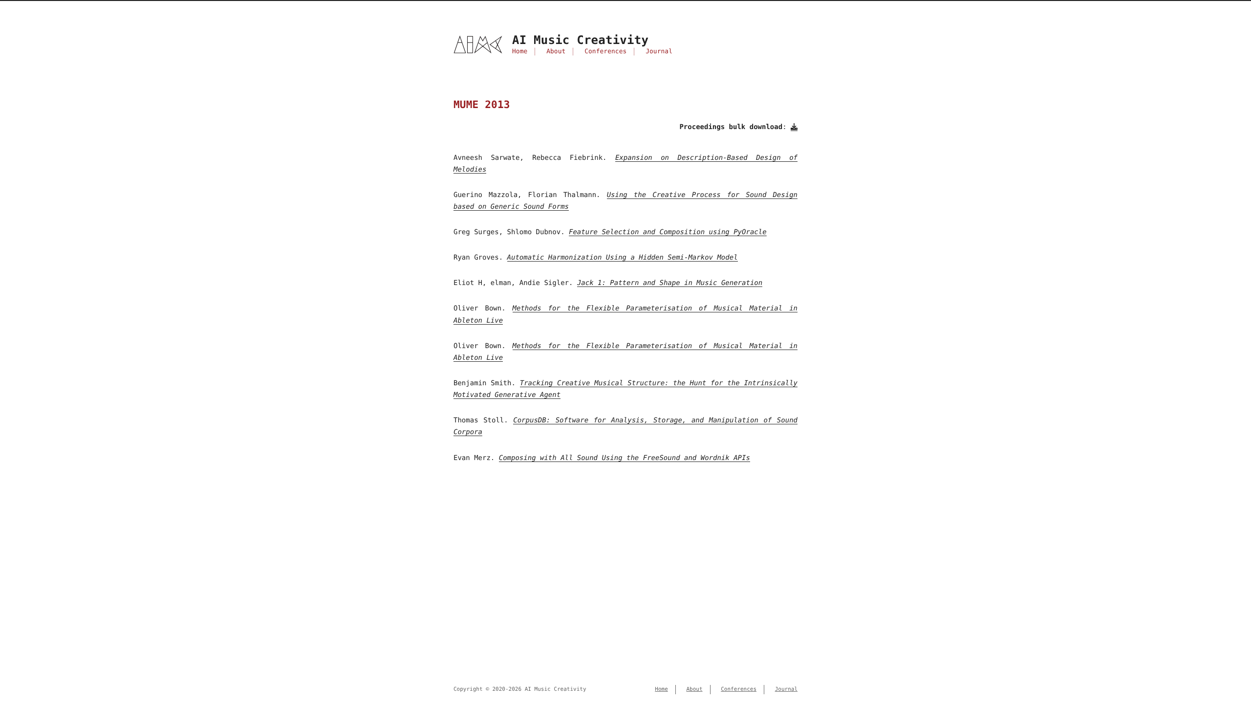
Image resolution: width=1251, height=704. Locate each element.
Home (519, 51)
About (555, 51)
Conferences (605, 51)
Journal (659, 51)
